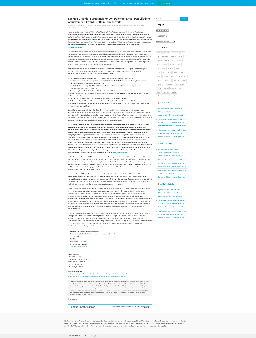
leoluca (78, 28)
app (158, 57)
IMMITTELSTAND (166, 143)
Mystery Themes (95, 336)
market (159, 80)
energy (170, 68)
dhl (137, 25)
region (182, 84)
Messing (176, 80)
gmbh (177, 68)
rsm (92, 28)
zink (175, 96)
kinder (158, 76)
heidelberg (141, 25)
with (169, 96)
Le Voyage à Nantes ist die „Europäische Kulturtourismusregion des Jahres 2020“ (82, 306)
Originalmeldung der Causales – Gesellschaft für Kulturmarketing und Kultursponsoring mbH (98, 274)
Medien (104, 25)
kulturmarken (72, 28)
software (166, 92)
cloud (167, 60)
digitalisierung (161, 68)
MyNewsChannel (167, 184)
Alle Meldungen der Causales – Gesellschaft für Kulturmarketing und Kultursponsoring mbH (98, 276)
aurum (124, 25)
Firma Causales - (88, 25)
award (130, 25)
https (175, 72)
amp (183, 53)
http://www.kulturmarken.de (79, 246)
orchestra (87, 28)
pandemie (160, 84)
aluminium (175, 53)
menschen (167, 80)
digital (178, 64)
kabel (181, 72)
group (158, 72)
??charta (116, 25)
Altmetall (166, 53)
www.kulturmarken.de (75, 47)
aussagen (165, 57)
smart (158, 92)
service (181, 88)
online (183, 80)
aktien (158, 53)
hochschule (166, 72)
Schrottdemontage (170, 88)
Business (159, 60)
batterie (173, 57)
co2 (173, 60)
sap (94, 28)
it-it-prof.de (165, 103)
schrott (159, 88)
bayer (134, 25)
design (172, 64)
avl (127, 25)
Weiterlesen (167, 3)
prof (176, 84)
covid (158, 64)
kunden (166, 76)
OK (159, 3)
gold (183, 68)
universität (99, 28)
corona (179, 60)
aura (120, 25)
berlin (180, 57)
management (182, 76)
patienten (169, 84)
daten (165, 64)
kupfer (173, 76)
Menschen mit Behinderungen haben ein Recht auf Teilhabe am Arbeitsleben (131, 306)
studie (174, 92)
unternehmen (161, 96)
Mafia (82, 28)
